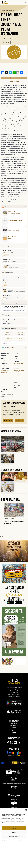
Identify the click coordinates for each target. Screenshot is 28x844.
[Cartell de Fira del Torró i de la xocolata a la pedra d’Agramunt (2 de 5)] (7, 458)
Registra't (20, 420)
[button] (25, 810)
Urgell (12, 347)
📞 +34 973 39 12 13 (7, 281)
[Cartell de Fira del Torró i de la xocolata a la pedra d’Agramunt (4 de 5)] (20, 476)
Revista (14, 729)
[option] (14, 513)
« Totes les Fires (4, 6)
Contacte (14, 732)
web (19, 307)
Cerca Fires (14, 723)
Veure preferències (14, 836)
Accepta (14, 828)
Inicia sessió (9, 420)
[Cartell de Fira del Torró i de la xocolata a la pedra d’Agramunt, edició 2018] (7, 487)
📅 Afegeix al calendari (14, 81)
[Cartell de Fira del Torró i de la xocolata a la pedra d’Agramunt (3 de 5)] (7, 476)
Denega (14, 832)
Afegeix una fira (14, 725)
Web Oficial (6, 42)
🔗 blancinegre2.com (8, 282)
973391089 (15, 307)
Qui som (14, 730)
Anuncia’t (14, 727)
